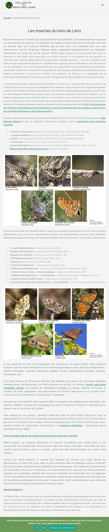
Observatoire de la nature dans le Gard (29, 149)
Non (44, 528)
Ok (36, 528)
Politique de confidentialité (62, 528)
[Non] (105, 524)
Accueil (7, 18)
